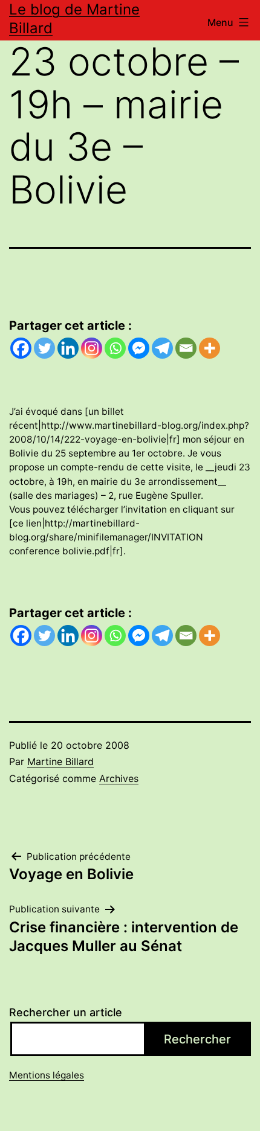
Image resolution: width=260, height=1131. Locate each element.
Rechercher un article (65, 1012)
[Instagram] (91, 348)
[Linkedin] (68, 348)
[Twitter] (44, 348)
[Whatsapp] (115, 348)
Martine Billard (60, 761)
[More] (209, 348)
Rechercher (197, 1039)
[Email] (186, 348)
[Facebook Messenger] (138, 348)
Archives (118, 778)
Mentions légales (46, 1075)
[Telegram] (162, 348)
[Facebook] (20, 348)
